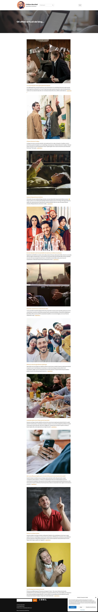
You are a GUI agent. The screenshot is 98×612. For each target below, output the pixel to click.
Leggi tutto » (39, 148)
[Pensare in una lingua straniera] (48, 509)
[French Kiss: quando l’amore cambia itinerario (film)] (48, 284)
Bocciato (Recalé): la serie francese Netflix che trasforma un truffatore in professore (44, 253)
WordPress (26, 610)
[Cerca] (53, 5)
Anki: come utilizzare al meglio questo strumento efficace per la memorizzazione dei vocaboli (46, 476)
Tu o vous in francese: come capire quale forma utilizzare (38, 85)
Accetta (72, 607)
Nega (81, 607)
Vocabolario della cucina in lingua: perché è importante (38, 420)
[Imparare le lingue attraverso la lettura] (48, 173)
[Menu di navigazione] (80, 5)
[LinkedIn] (42, 600)
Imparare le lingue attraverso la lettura (35, 197)
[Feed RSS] (46, 600)
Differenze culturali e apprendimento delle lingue (37, 364)
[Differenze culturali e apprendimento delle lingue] (48, 340)
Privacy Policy (82, 609)
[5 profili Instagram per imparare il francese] (48, 565)
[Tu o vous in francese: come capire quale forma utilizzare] (48, 61)
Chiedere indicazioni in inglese (33, 141)
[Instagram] (40, 600)
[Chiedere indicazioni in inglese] (48, 117)
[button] (95, 597)
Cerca (35, 600)
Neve (18, 610)
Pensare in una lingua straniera (33, 533)
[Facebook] (44, 600)
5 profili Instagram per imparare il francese (35, 589)
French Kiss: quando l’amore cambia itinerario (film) (37, 308)
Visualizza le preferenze (91, 607)
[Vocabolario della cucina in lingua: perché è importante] (48, 396)
